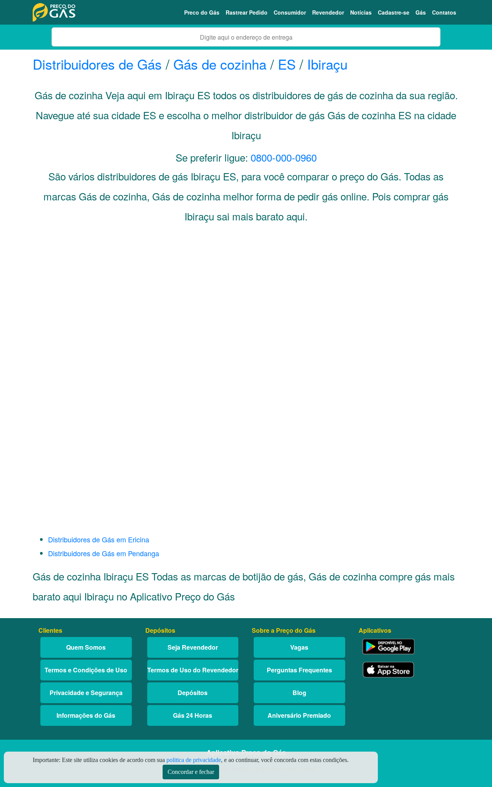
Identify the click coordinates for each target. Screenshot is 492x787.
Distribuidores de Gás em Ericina (98, 539)
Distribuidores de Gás (99, 63)
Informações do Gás (86, 715)
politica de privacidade (193, 760)
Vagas (299, 647)
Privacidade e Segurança (86, 692)
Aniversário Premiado (299, 715)
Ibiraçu (327, 63)
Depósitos (193, 692)
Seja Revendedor (193, 647)
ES (287, 63)
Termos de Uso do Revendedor (192, 669)
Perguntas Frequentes (299, 669)
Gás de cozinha (219, 63)
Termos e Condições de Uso (86, 669)
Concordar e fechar (191, 772)
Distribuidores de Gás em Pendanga (103, 553)
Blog (299, 692)
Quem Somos (86, 647)
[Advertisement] (246, 306)
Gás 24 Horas (192, 715)
